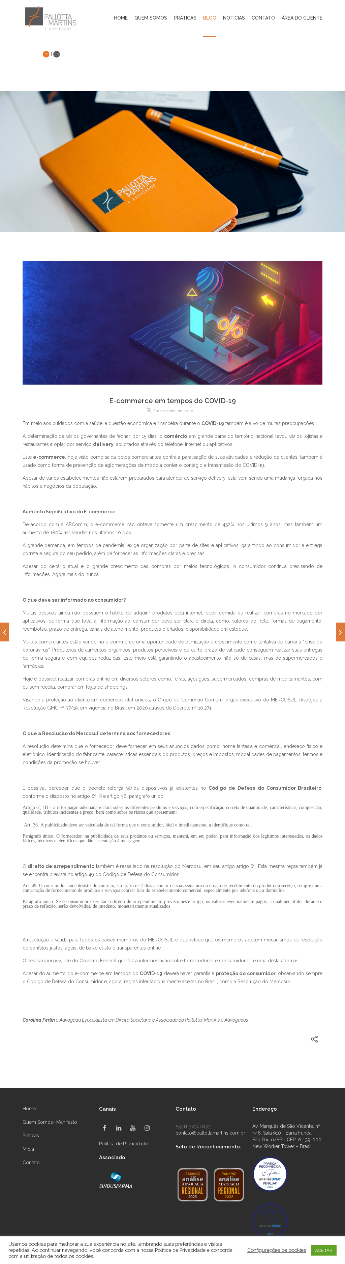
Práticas (31, 1135)
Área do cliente (302, 18)
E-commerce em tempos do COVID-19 (172, 401)
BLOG (209, 18)
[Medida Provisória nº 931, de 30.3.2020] (4, 632)
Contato (31, 1162)
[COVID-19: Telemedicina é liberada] (340, 632)
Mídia (28, 1149)
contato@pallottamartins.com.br (210, 1133)
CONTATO (263, 18)
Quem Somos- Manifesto (50, 1122)
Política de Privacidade (123, 1143)
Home (121, 18)
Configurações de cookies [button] (276, 1250)
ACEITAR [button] (324, 1250)
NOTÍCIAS (234, 18)
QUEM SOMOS (150, 18)
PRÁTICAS (185, 18)
